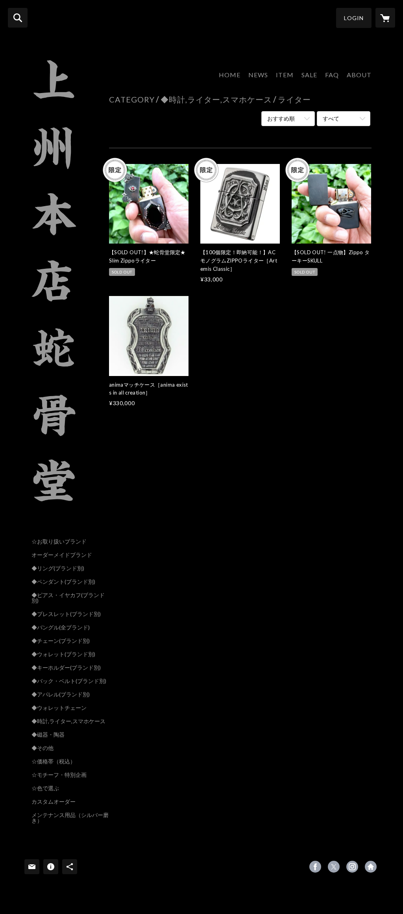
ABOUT (359, 74)
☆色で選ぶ (45, 788)
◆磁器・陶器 (48, 734)
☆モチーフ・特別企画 (59, 775)
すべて (331, 118)
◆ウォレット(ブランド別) (63, 654)
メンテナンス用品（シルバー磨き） (70, 817)
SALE (309, 74)
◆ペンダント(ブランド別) (63, 582)
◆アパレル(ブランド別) (60, 694)
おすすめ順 (281, 118)
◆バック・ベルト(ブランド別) (68, 681)
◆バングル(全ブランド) (60, 627)
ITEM (285, 74)
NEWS (258, 74)
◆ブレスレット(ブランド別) (66, 614)
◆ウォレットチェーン (59, 708)
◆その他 (42, 748)
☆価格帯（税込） (53, 761)
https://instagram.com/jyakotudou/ (352, 867)
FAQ (332, 74)
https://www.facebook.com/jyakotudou (315, 867)
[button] (354, 18)
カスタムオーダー (53, 801)
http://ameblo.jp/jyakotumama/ (371, 867)
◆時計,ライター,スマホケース (68, 721)
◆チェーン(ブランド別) (60, 641)
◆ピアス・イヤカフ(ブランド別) (68, 597)
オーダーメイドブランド (61, 555)
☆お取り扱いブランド (59, 541)
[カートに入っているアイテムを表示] (385, 18)
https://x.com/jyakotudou (334, 867)
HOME (229, 74)
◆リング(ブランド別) (57, 568)
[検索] (18, 18)
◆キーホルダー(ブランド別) (66, 667)
